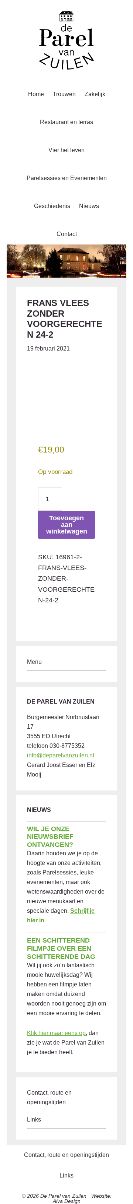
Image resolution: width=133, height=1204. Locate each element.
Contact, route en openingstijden (66, 1155)
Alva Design (67, 1201)
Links (34, 1119)
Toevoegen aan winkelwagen (66, 524)
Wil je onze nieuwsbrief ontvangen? (50, 836)
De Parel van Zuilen (63, 1196)
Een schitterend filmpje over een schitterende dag (61, 948)
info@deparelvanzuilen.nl (60, 755)
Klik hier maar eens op (56, 1033)
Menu (34, 662)
